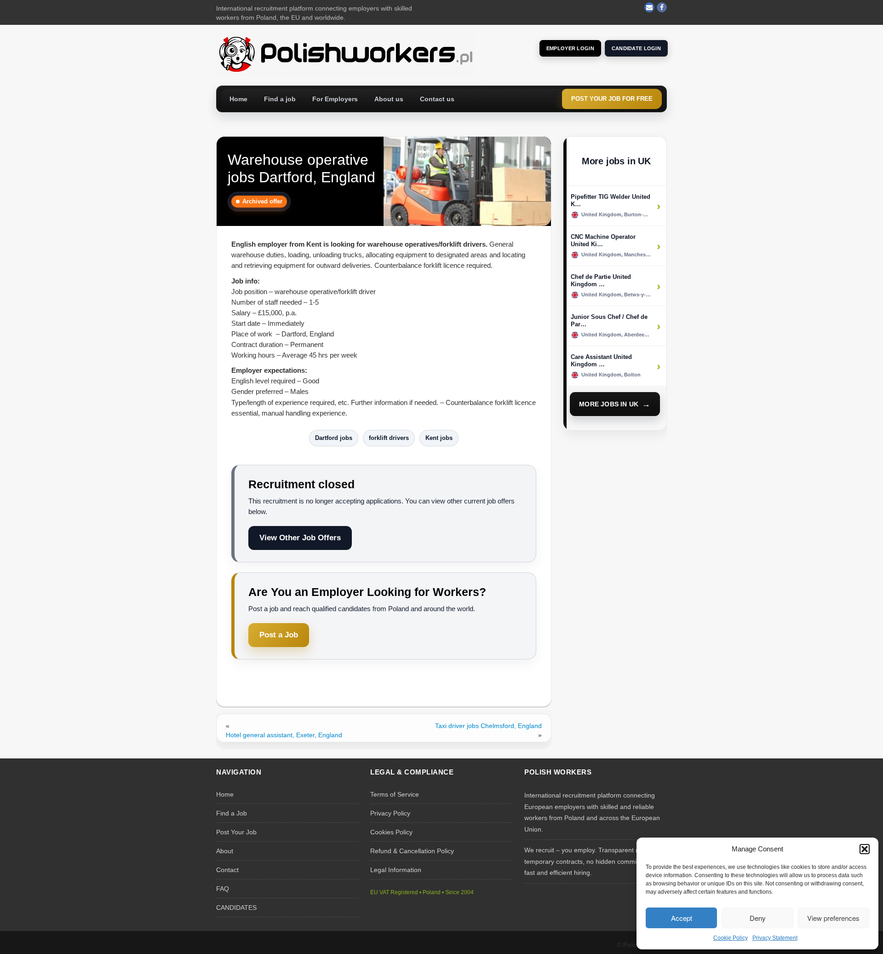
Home (238, 99)
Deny (758, 918)
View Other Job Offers (300, 537)
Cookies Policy (391, 832)
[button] (864, 849)
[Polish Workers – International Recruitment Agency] (345, 53)
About (224, 851)
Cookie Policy (730, 938)
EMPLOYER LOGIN (570, 48)
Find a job (280, 99)
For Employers (335, 99)
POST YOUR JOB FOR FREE (612, 99)
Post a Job (278, 634)
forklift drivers (389, 437)
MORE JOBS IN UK (608, 404)
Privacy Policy (390, 813)
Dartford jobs (333, 437)
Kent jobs (439, 437)
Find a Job (231, 813)
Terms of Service (394, 794)
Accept (681, 918)
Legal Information (395, 869)
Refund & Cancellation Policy (412, 851)
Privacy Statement (774, 938)
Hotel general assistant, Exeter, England (284, 735)
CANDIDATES (236, 907)
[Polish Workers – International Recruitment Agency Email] (649, 7)
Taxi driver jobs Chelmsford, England (488, 725)
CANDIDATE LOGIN (636, 48)
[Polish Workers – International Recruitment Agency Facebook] (662, 7)
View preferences (833, 918)
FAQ (222, 888)
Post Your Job (236, 832)
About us (388, 99)
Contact (227, 869)
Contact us (437, 99)
